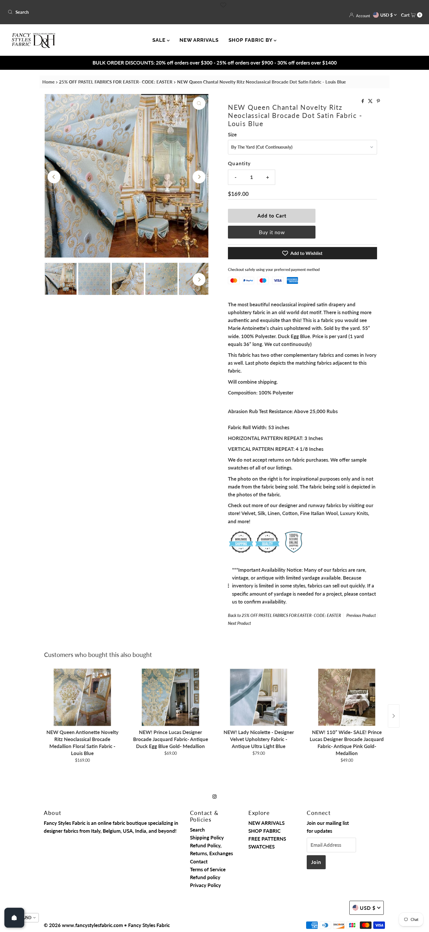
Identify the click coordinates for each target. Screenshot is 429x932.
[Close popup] (325, 414)
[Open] (14, 918)
